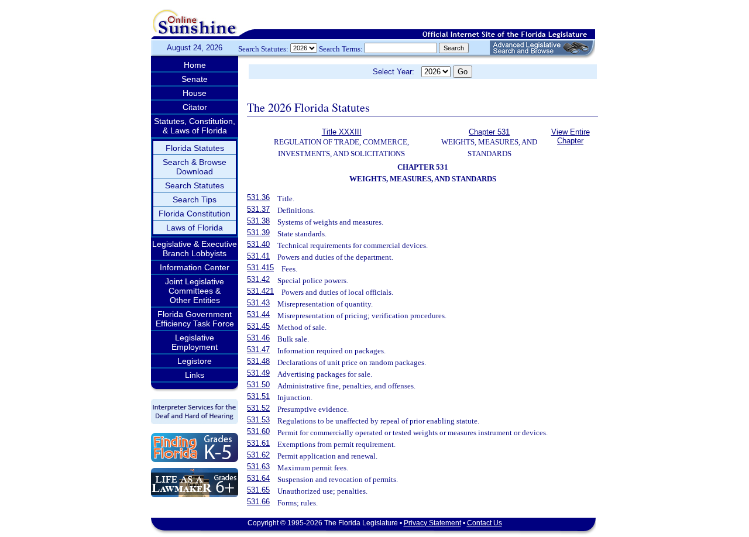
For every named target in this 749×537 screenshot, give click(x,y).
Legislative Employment (194, 342)
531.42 (258, 279)
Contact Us (484, 523)
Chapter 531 (489, 132)
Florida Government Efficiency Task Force (195, 318)
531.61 (258, 443)
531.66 (258, 501)
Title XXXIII (342, 132)
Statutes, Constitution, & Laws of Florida (194, 125)
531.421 (260, 291)
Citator (195, 107)
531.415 (260, 267)
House (195, 93)
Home (195, 65)
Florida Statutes (195, 148)
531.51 (258, 396)
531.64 (258, 478)
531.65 (258, 490)
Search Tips (195, 199)
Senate (194, 79)
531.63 (258, 466)
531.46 (258, 337)
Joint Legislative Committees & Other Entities (194, 291)
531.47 (258, 349)
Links (194, 375)
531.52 (258, 408)
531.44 (258, 314)
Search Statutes (194, 185)
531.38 (258, 220)
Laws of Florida (194, 227)
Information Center (194, 267)
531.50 (258, 384)
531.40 (258, 244)
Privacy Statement (432, 523)
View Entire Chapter (570, 136)
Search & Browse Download (194, 166)
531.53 (258, 419)
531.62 (258, 454)
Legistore (194, 361)
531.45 (258, 326)
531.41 (258, 256)
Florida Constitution (195, 213)
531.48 (258, 361)
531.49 (258, 373)
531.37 (258, 209)
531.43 (258, 302)
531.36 (258, 197)
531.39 (258, 232)
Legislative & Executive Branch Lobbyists (194, 248)
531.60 (258, 431)
